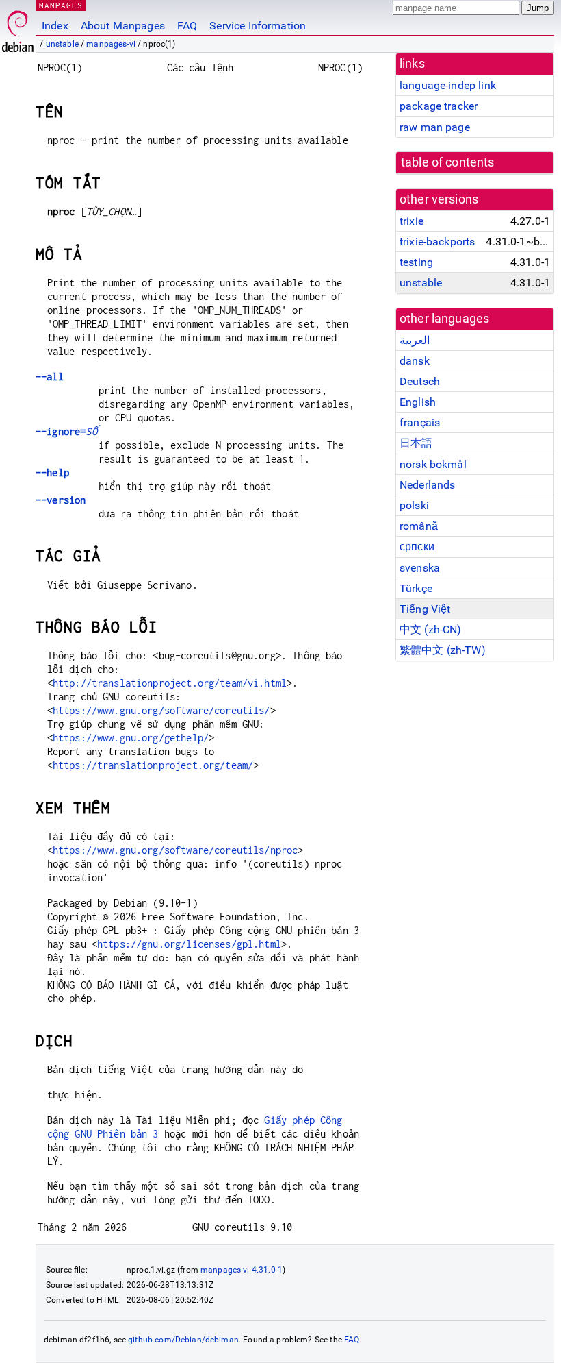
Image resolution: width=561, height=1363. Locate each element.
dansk (415, 360)
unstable (62, 44)
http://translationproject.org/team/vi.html (170, 683)
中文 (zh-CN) (431, 629)
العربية (415, 340)
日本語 (416, 443)
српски (417, 546)
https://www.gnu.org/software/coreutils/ (161, 710)
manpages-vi (110, 44)
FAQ (187, 25)
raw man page (435, 127)
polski (414, 505)
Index (55, 25)
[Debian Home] (18, 28)
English (418, 401)
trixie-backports (437, 241)
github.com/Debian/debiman (183, 1339)
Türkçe (416, 588)
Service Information (257, 25)
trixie (411, 221)
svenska (420, 567)
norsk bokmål (433, 464)
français (420, 422)
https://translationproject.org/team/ (153, 765)
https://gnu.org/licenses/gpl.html (189, 944)
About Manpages (123, 25)
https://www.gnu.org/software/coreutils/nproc (175, 850)
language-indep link (448, 85)
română (419, 525)
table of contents (448, 162)
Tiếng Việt (425, 608)
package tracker (439, 105)
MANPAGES (61, 5)
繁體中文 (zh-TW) (443, 649)
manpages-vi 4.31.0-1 (241, 1270)
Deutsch (420, 381)
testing (416, 262)
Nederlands (428, 484)
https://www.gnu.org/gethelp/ (131, 738)
